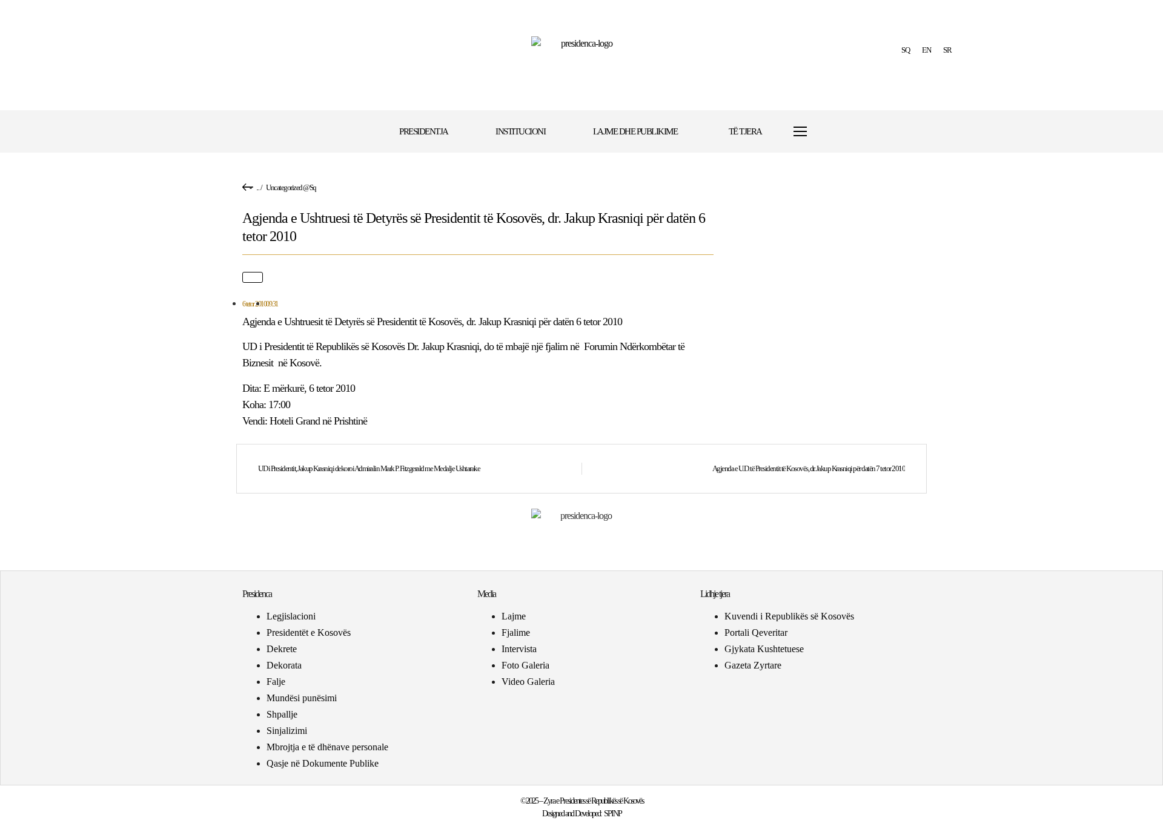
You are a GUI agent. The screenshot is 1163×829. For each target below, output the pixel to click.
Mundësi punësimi (302, 698)
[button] (837, 132)
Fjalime (516, 632)
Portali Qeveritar (755, 632)
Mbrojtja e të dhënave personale (327, 747)
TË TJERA (745, 131)
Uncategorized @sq (291, 187)
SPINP (612, 813)
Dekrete (282, 649)
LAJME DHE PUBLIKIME (635, 131)
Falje (276, 681)
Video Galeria (528, 681)
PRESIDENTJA (423, 131)
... (257, 187)
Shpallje (282, 714)
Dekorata (284, 665)
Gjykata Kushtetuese (764, 649)
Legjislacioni (291, 616)
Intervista (519, 649)
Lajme (514, 616)
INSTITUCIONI (520, 131)
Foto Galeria (525, 665)
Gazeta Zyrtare (752, 665)
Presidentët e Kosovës (309, 632)
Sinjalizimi (287, 730)
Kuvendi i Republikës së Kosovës (789, 616)
